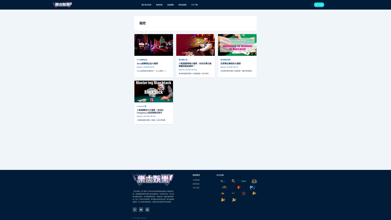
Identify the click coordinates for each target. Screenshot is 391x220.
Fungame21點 (141, 106)
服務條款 (196, 184)
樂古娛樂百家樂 (225, 59)
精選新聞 (159, 5)
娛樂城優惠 (182, 5)
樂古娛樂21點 (183, 59)
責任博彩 (196, 188)
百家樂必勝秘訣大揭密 (230, 63)
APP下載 (194, 5)
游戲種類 (170, 5)
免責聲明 (196, 180)
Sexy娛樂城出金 (142, 59)
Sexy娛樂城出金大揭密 (147, 63)
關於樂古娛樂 (146, 5)
